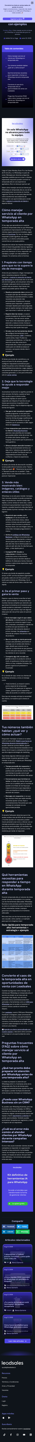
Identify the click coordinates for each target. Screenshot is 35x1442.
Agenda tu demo (16, 19)
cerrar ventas (12, 375)
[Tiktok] (4, 1435)
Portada (5, 30)
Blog (10, 30)
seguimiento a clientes (21, 1116)
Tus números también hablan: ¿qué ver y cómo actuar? (18, 67)
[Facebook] (11, 1435)
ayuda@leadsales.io (9, 1367)
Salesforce (16, 425)
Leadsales (8, 1012)
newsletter (27, 1429)
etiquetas (23, 631)
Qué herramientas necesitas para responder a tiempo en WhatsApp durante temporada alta (18, 76)
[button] (9, 1226)
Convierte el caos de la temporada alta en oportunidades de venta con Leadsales (17, 88)
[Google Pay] (9, 1418)
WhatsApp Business (20, 431)
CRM (21, 336)
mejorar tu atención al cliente (17, 201)
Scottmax (11, 234)
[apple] (3, 1418)
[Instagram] (17, 1435)
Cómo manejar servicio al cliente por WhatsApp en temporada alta (16, 58)
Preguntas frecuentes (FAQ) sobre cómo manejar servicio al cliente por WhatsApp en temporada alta (18, 99)
